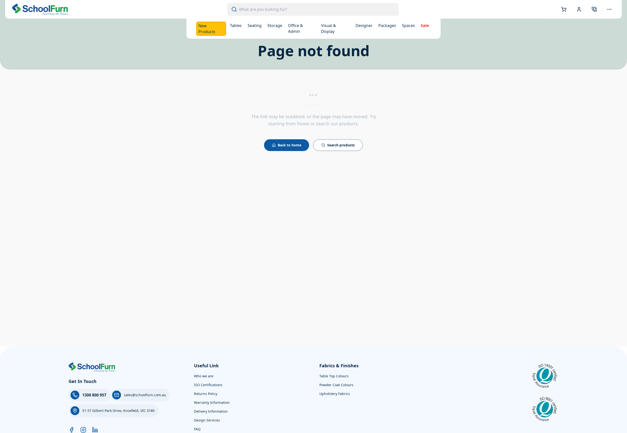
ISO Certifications (208, 384)
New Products (206, 28)
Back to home (289, 145)
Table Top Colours (334, 376)
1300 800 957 (94, 395)
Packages (387, 25)
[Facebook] (71, 430)
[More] (609, 9)
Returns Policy (205, 393)
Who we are (203, 376)
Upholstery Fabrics (334, 393)
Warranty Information (212, 402)
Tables (236, 25)
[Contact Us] (594, 9)
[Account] (579, 9)
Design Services (207, 420)
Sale (425, 25)
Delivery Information (211, 411)
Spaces (408, 25)
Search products (341, 145)
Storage (274, 25)
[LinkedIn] (95, 430)
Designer (364, 25)
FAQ (197, 429)
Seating (255, 25)
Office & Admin (295, 28)
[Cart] (563, 9)
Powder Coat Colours (336, 384)
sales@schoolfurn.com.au (145, 395)
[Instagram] (83, 430)
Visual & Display (328, 28)
